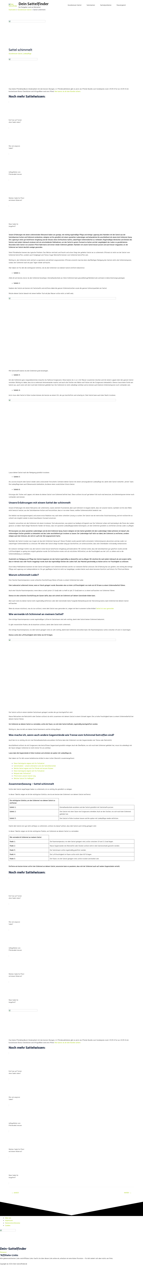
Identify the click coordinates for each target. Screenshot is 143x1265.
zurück (15, 1192)
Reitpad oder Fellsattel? (22, 773)
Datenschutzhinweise (12, 1223)
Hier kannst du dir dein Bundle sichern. (67, 91)
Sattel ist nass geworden (105, 608)
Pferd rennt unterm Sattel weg (25, 776)
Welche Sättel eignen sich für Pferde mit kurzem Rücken (33, 768)
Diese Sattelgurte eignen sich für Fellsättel (29, 763)
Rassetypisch (121, 5)
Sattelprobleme (105, 5)
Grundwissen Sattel (74, 5)
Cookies (7, 1225)
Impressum (9, 1220)
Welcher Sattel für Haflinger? (24, 778)
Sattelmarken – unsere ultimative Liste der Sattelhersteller (35, 766)
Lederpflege (27, 53)
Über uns (8, 1218)
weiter (127, 1192)
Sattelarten (91, 5)
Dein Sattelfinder (34, 4)
